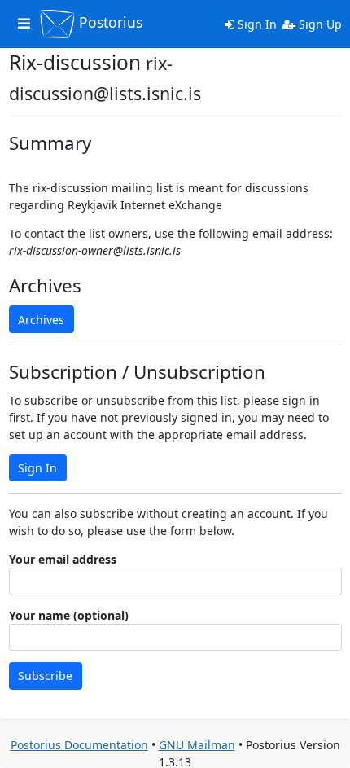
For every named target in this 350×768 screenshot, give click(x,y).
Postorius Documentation (79, 745)
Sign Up (318, 24)
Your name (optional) (69, 615)
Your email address (62, 559)
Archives (41, 319)
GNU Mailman (197, 745)
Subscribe (45, 675)
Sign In (255, 24)
